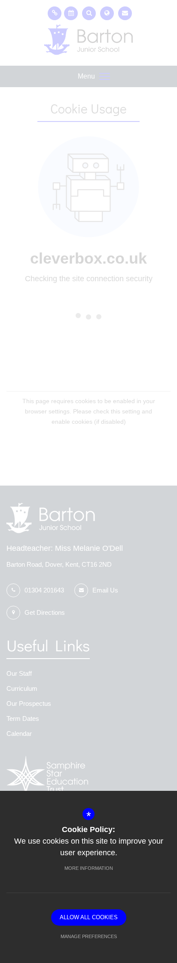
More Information (88, 868)
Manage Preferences (89, 936)
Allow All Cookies (89, 917)
